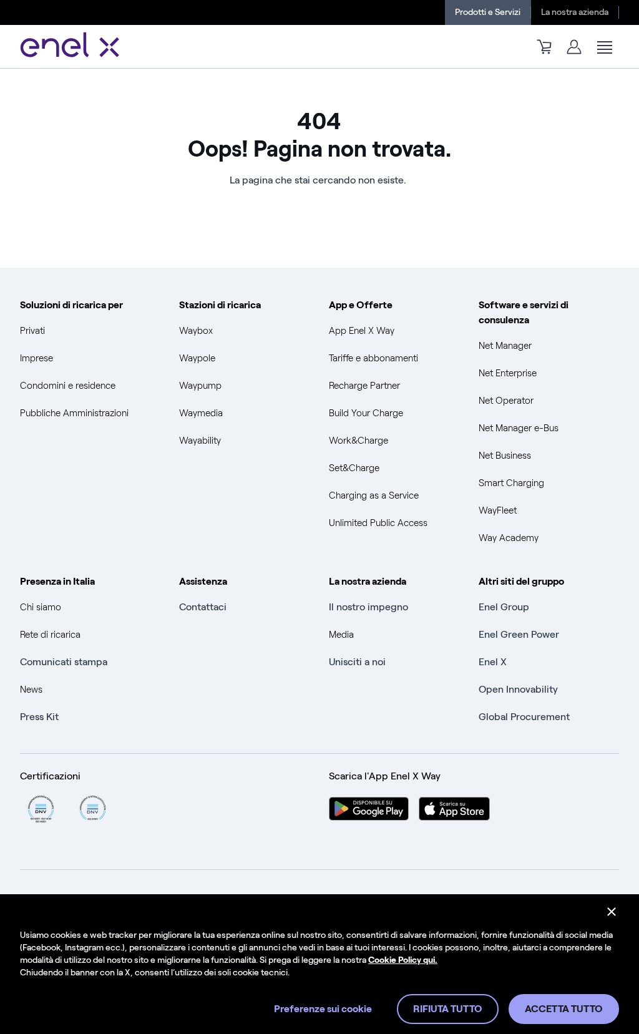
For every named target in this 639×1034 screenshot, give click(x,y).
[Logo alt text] (70, 47)
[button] (604, 47)
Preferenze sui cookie (323, 1009)
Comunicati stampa (63, 662)
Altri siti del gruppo (521, 581)
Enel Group (504, 607)
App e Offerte (361, 305)
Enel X (493, 662)
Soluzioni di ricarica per (71, 305)
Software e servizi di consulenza (523, 312)
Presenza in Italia (57, 581)
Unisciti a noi (357, 662)
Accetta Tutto (564, 1009)
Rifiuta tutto (447, 1009)
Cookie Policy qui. (402, 960)
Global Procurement (524, 717)
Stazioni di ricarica (220, 305)
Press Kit (39, 717)
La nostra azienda (574, 12)
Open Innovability (518, 689)
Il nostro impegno (368, 607)
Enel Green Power (519, 634)
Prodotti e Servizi (487, 12)
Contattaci (203, 607)
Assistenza (203, 581)
